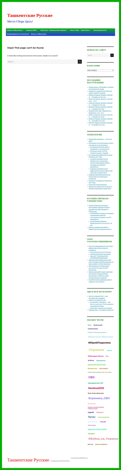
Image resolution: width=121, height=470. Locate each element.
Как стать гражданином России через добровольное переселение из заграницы (101, 248)
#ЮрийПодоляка (99, 342)
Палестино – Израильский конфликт (53, 30)
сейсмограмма (103, 417)
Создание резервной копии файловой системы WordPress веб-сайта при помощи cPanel (101, 171)
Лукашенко (100, 360)
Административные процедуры (100, 254)
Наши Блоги (85, 30)
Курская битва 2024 (97, 429)
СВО (91, 377)
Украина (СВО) (31, 30)
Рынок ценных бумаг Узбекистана (96, 407)
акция (109, 350)
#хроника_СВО (99, 398)
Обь (107, 356)
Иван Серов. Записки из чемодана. (101, 308)
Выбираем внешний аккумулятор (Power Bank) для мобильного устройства (99, 177)
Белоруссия (92, 368)
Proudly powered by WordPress (60, 461)
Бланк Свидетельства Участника (100, 252)
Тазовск (91, 434)
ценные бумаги (101, 444)
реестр (90, 444)
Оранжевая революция (97, 365)
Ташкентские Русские (29, 15)
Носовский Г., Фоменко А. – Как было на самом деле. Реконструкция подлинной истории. (101, 304)
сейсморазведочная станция (99, 372)
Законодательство (99, 30)
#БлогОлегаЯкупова (100, 336)
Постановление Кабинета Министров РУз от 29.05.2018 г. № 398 (101, 223)
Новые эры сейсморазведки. (98, 185)
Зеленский (98, 325)
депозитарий (93, 422)
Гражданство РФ (95, 383)
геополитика (93, 329)
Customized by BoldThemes (79, 458)
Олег (90, 325)
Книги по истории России (97, 300)
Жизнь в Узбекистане (38, 34)
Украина (96, 350)
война (91, 360)
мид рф (103, 422)
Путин (91, 417)
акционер (91, 403)
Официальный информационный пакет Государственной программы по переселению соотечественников (101, 262)
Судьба (91, 412)
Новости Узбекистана (14, 30)
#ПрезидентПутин (96, 356)
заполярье (103, 368)
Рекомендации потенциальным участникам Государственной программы (99, 268)
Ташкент (100, 412)
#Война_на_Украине (103, 438)
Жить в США (74, 30)
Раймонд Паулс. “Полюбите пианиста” (101, 310)
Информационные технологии (18, 34)
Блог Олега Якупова (96, 393)
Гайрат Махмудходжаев (97, 332)
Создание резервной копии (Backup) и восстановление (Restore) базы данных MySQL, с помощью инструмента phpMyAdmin (100, 163)
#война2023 (96, 388)
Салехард (92, 425)
